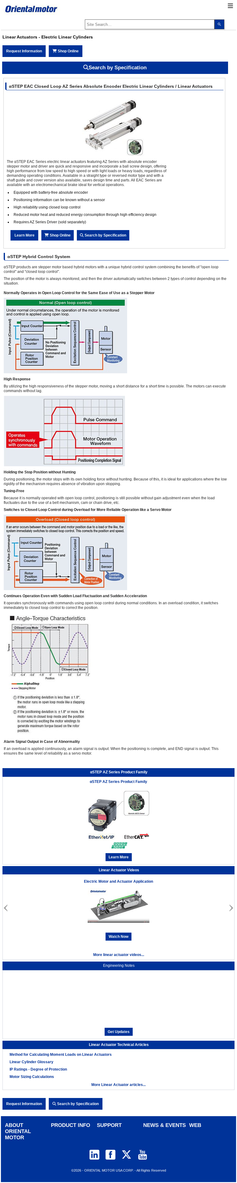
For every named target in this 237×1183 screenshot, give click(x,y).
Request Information (24, 51)
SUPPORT (109, 1125)
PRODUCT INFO (70, 1125)
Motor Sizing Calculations (32, 1077)
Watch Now (118, 936)
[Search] (219, 24)
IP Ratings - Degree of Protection (38, 1069)
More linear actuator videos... (118, 955)
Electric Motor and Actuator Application (118, 881)
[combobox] (149, 24)
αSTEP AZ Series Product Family (118, 782)
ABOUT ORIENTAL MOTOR (18, 1131)
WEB (195, 1125)
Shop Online (68, 51)
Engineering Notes (119, 965)
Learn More (25, 235)
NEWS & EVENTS (164, 1125)
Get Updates (119, 1032)
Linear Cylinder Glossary (31, 1062)
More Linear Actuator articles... (118, 1085)
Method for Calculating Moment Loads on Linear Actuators (61, 1054)
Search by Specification (118, 68)
